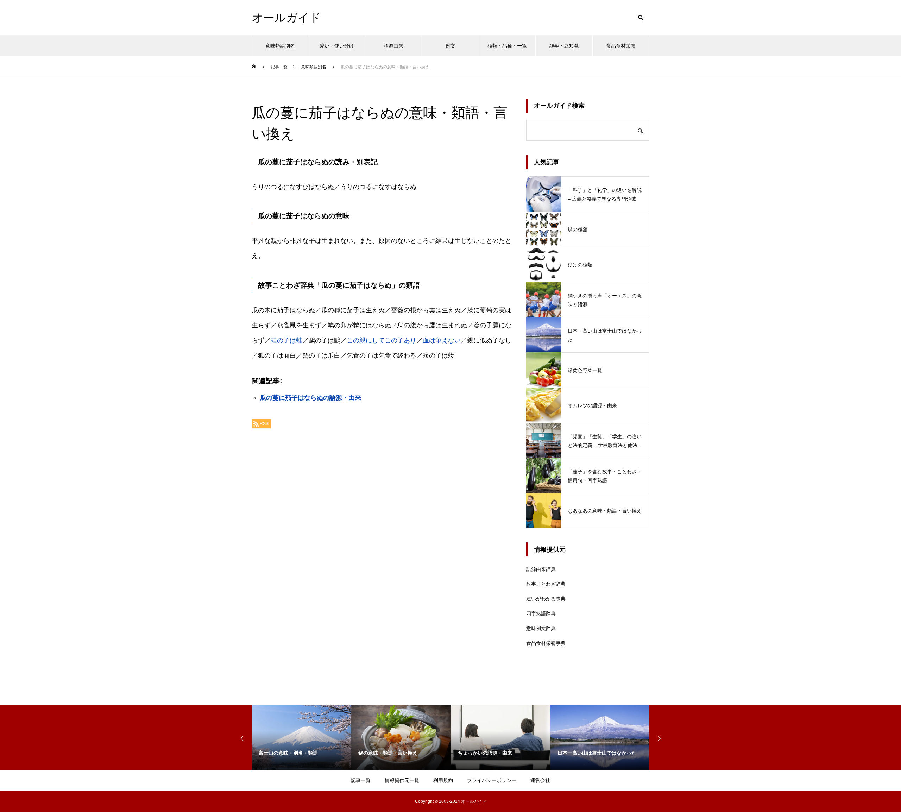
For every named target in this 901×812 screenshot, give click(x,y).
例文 (450, 46)
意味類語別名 (280, 46)
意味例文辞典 (541, 628)
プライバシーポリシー (491, 780)
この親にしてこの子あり (381, 340)
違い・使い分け (337, 46)
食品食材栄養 (621, 46)
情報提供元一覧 (402, 780)
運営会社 (540, 780)
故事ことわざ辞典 (546, 584)
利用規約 (443, 780)
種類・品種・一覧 (507, 46)
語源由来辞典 (541, 569)
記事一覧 (361, 780)
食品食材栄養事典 (546, 643)
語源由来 (393, 46)
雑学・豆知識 (564, 46)
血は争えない (442, 340)
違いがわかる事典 (546, 599)
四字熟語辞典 (541, 613)
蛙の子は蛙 (286, 340)
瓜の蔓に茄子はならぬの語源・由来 (310, 397)
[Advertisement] (382, 522)
